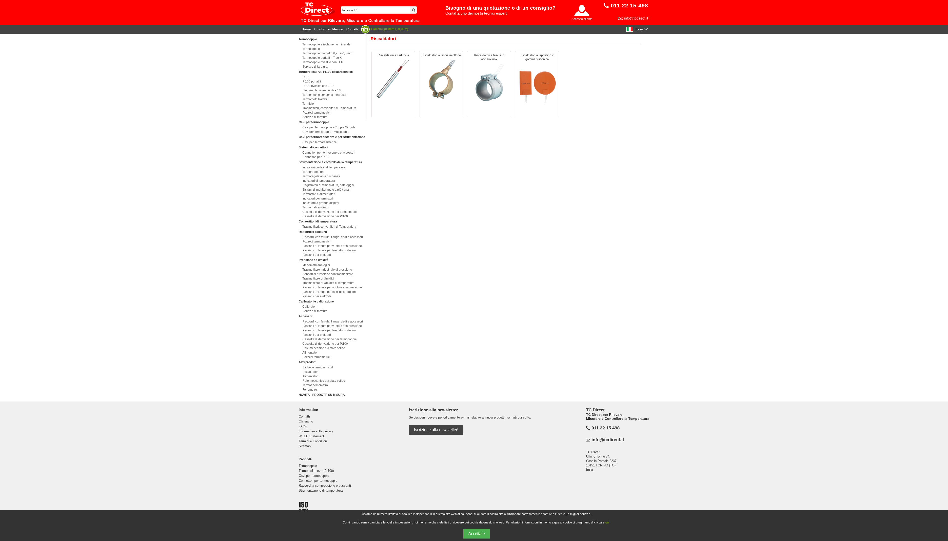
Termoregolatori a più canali (321, 176)
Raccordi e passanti (313, 232)
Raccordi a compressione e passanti (325, 485)
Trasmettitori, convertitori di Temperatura (329, 108)
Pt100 (306, 77)
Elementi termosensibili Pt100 (322, 90)
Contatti (352, 29)
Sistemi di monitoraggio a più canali (326, 189)
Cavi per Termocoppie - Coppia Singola (329, 127)
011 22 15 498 (606, 427)
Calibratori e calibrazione (316, 301)
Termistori (309, 103)
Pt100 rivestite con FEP (318, 86)
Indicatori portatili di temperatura (324, 167)
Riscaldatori (310, 372)
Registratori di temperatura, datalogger (328, 185)
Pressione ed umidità (313, 260)
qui (607, 522)
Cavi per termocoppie (314, 122)
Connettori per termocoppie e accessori (328, 152)
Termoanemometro (315, 385)
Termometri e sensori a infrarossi (324, 95)
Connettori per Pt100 (316, 157)
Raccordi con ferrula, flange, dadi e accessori (332, 237)
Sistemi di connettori (313, 147)
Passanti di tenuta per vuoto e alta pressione (332, 246)
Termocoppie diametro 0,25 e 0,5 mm (327, 53)
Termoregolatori (313, 172)
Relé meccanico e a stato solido (323, 348)
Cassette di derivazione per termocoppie (329, 212)
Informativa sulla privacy (316, 431)
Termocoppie (308, 39)
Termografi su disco (315, 207)
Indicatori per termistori (317, 198)
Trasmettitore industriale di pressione (327, 269)
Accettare (476, 534)
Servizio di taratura (315, 66)
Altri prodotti (307, 362)
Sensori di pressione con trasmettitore (327, 274)
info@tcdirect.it (636, 18)
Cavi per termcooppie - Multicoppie (325, 132)
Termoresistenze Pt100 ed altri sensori (326, 72)
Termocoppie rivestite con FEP (322, 62)
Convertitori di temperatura (318, 221)
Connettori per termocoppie (318, 480)
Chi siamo (306, 421)
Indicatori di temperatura (318, 180)
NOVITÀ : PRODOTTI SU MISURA (322, 395)
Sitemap (305, 446)
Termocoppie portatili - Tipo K (322, 58)
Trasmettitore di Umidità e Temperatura (328, 283)
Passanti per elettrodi (316, 255)
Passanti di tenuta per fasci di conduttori (329, 250)
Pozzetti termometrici (316, 112)
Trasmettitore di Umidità (318, 278)
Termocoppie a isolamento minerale (326, 44)
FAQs (303, 426)
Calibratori (309, 306)
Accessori (306, 316)
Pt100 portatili (311, 81)
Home (306, 29)
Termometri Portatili (315, 99)
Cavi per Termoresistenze (319, 142)
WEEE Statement (311, 436)
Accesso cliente (582, 19)
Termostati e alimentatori (318, 194)
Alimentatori (310, 352)
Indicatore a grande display (320, 203)
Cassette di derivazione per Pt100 (325, 216)
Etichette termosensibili (318, 367)
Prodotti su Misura (328, 29)
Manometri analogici (316, 265)
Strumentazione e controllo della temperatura (330, 162)
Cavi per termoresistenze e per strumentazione (332, 137)
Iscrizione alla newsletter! (436, 430)
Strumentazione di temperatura (321, 490)
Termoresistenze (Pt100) (316, 471)
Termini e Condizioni (313, 441)
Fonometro (309, 389)
